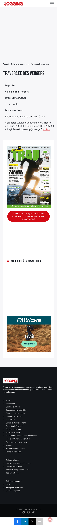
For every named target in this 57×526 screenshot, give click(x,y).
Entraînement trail (13, 432)
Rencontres (10, 404)
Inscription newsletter (14, 487)
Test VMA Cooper (13, 473)
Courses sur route (13, 407)
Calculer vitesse (12, 460)
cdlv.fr (46, 129)
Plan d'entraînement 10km (16, 442)
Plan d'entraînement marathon (18, 439)
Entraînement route (13, 429)
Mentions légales (13, 491)
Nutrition (9, 445)
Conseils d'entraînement (16, 423)
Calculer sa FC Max (14, 466)
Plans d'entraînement (14, 426)
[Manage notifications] (50, 519)
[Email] (39, 521)
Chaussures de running (15, 413)
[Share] (17, 521)
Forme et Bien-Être (13, 452)
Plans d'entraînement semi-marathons (21, 436)
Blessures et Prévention (15, 448)
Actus (8, 400)
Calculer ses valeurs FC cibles (18, 463)
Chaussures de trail (13, 416)
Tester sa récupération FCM (17, 470)
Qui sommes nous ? (13, 481)
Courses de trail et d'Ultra (16, 410)
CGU (8, 484)
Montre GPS (11, 420)
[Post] (32, 521)
